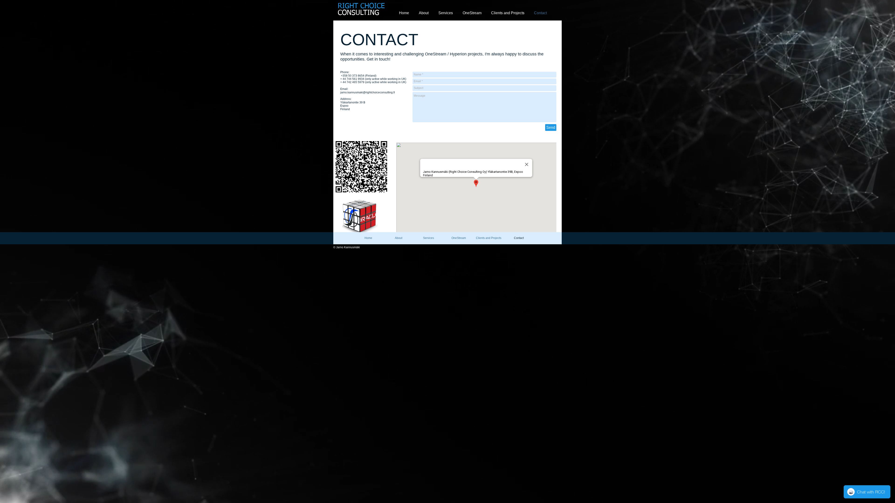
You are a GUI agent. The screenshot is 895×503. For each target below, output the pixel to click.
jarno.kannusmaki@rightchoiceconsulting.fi (367, 92)
